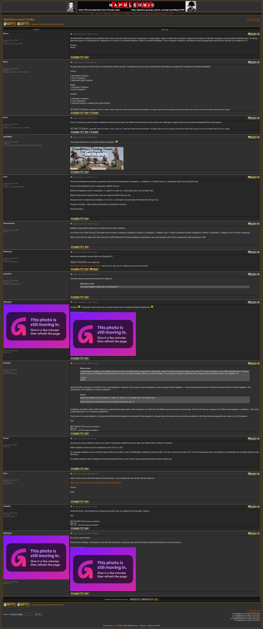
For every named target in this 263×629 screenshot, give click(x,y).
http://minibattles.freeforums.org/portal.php (85, 266)
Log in (171, 14)
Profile (134, 14)
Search (98, 14)
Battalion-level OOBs (19, 19)
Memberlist (107, 14)
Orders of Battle (57, 24)
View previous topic (253, 20)
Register (127, 14)
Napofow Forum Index (40, 24)
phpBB (114, 625)
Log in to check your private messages (152, 14)
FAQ (91, 14)
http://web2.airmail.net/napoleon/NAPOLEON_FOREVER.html (95, 483)
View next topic (254, 19)
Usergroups (117, 14)
